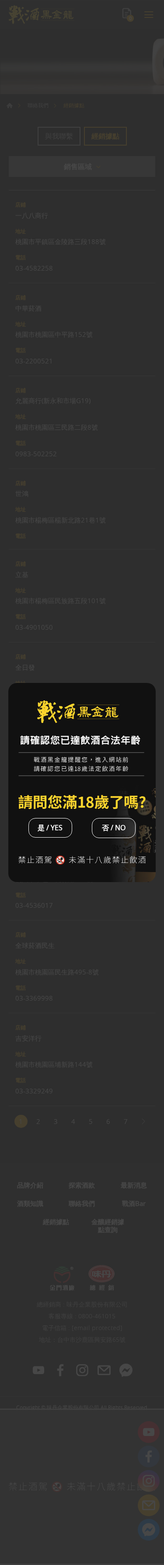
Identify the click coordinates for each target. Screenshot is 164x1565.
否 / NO (114, 827)
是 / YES (50, 827)
